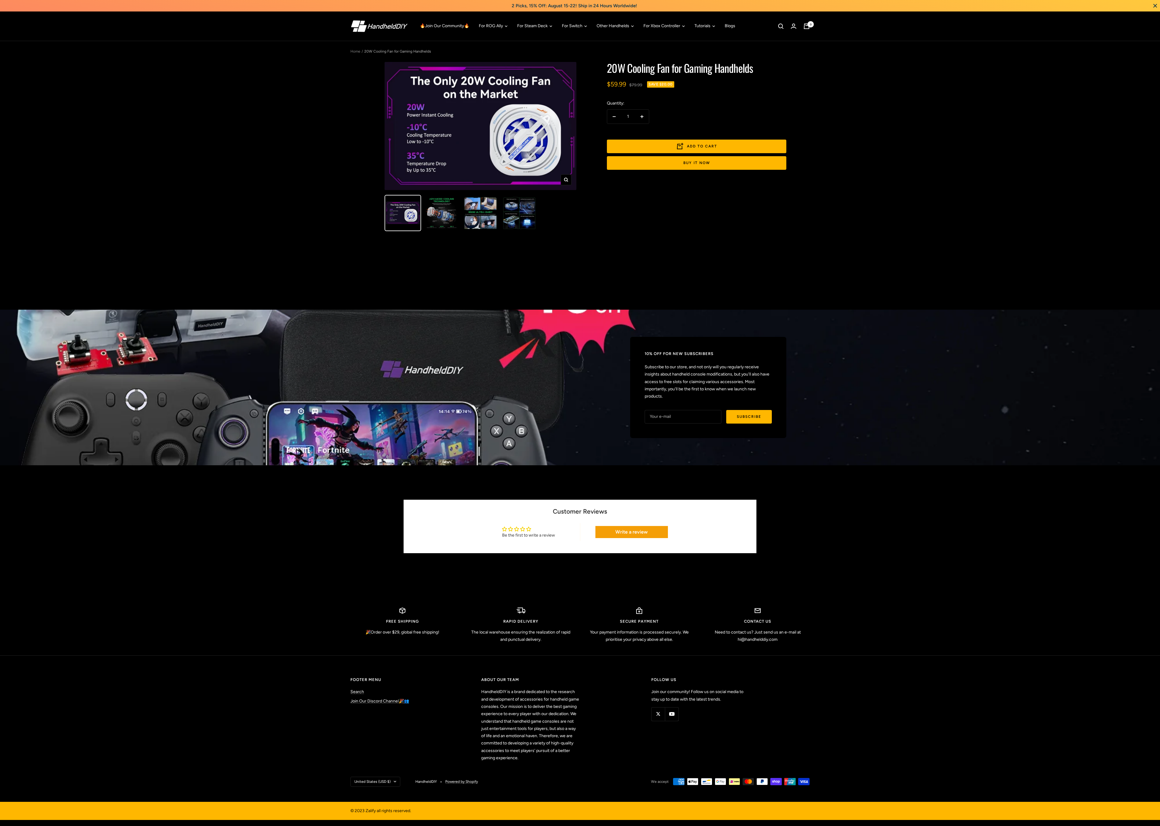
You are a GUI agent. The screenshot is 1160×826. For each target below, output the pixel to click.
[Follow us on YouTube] (671, 714)
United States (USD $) (372, 781)
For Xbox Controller (662, 25)
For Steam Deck (533, 25)
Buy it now (696, 163)
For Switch (572, 25)
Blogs (730, 25)
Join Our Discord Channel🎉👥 (379, 701)
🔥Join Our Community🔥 (444, 25)
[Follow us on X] (658, 714)
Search (357, 691)
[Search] (781, 26)
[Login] (793, 26)
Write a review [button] (631, 532)
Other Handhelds (613, 25)
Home (355, 51)
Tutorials (702, 25)
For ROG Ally (491, 25)
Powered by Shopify (461, 781)
